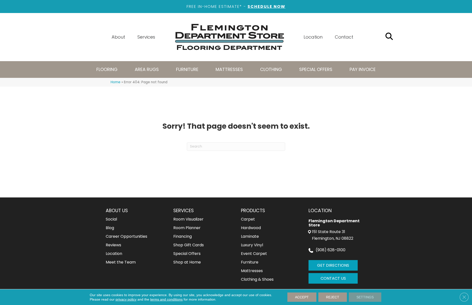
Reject (332, 297)
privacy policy (126, 299)
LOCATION (320, 210)
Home (115, 82)
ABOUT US (117, 210)
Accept (302, 297)
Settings (365, 297)
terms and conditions (166, 299)
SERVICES (183, 210)
